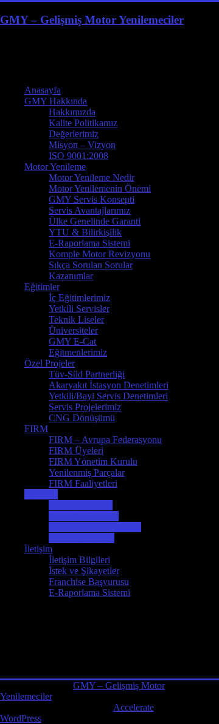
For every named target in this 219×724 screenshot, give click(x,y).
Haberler (41, 494)
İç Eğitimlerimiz (79, 298)
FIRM (36, 429)
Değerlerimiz (74, 134)
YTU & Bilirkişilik (85, 232)
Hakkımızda (72, 112)
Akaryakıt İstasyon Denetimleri (109, 385)
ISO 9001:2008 (78, 156)
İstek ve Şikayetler (84, 571)
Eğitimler (42, 287)
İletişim (38, 549)
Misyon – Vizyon (82, 145)
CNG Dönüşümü (82, 418)
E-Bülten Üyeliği (81, 538)
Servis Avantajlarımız (89, 210)
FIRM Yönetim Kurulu (93, 461)
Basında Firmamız (84, 516)
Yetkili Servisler (79, 308)
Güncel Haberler (81, 505)
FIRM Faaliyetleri (83, 483)
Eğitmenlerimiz (78, 352)
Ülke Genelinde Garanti (95, 221)
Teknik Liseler (76, 319)
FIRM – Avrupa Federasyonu (105, 440)
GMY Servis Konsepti (91, 199)
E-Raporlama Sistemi (89, 243)
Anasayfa (42, 90)
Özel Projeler (49, 363)
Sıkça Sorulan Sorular (91, 265)
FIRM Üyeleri (76, 450)
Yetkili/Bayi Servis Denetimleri (108, 396)
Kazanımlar (71, 276)
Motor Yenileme (55, 166)
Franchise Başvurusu (89, 582)
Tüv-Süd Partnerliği (87, 374)
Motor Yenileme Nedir (91, 177)
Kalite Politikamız (83, 123)
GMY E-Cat (72, 341)
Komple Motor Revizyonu (99, 254)
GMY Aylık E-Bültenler (95, 527)
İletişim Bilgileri (79, 560)
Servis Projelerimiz (85, 407)
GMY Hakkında (55, 101)
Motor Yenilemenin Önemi (100, 188)
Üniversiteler (73, 330)
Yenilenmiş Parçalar (87, 472)
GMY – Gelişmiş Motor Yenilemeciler (92, 19)
